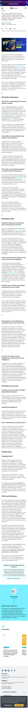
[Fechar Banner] (26, 2)
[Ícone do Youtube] (5, 670)
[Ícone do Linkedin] (8, 670)
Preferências (8, 705)
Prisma (19, 67)
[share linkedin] (11, 29)
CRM (21, 238)
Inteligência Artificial (13, 272)
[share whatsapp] (15, 29)
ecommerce (19, 177)
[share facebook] (3, 29)
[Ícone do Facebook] (15, 670)
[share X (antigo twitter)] (7, 29)
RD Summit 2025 (20, 66)
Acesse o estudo (13, 4)
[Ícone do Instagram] (2, 670)
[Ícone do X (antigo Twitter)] (12, 670)
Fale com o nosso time (13, 578)
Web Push (11, 119)
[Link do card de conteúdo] (10, 646)
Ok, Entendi (19, 705)
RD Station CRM (18, 230)
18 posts (14, 599)
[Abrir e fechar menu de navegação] (2, 8)
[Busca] (25, 8)
